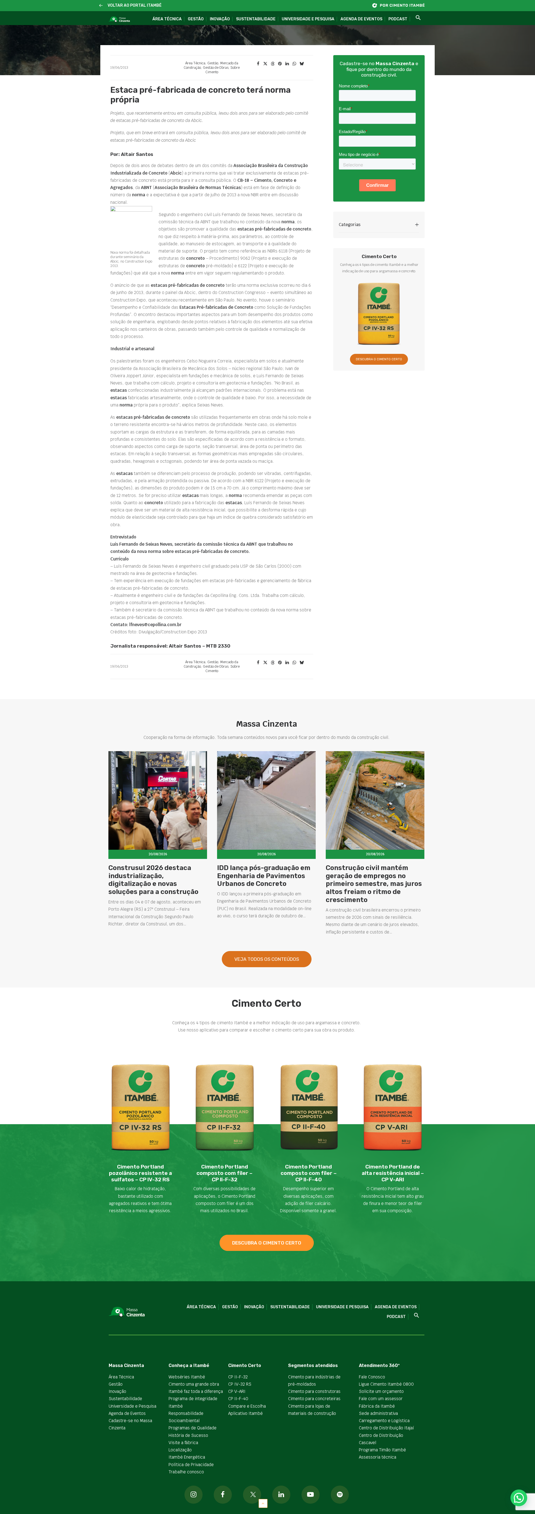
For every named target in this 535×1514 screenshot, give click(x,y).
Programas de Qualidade (193, 1427)
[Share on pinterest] (279, 63)
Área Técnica (167, 19)
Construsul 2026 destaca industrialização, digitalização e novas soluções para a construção (153, 880)
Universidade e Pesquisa (308, 19)
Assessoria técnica (377, 1457)
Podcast (397, 19)
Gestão (196, 19)
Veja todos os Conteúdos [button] (266, 959)
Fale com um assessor (381, 1398)
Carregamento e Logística (384, 1420)
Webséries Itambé (187, 1377)
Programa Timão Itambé (382, 1449)
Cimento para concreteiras (314, 1398)
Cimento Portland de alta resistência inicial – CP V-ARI (393, 1173)
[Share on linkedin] (287, 63)
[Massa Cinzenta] (119, 19)
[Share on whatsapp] (294, 63)
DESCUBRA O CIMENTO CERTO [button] (379, 359)
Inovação (220, 19)
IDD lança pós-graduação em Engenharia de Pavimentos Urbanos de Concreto (263, 876)
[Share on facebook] (258, 63)
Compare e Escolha (247, 1406)
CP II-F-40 (238, 1398)
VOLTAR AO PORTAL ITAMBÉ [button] (135, 5)
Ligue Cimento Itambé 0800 (386, 1384)
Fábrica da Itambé (377, 1406)
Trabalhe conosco (186, 1471)
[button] (101, 5)
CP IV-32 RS (239, 1384)
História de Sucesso (188, 1435)
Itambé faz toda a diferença (196, 1391)
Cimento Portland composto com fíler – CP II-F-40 (309, 1173)
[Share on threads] (272, 63)
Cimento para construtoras (314, 1391)
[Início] (401, 5)
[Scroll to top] (263, 1503)
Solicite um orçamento (381, 1391)
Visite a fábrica (183, 1442)
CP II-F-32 (238, 1377)
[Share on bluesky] (301, 63)
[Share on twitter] (265, 63)
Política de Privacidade (191, 1464)
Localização (180, 1449)
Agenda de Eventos (361, 19)
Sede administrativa (378, 1413)
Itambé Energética (187, 1457)
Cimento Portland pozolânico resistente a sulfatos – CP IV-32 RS (140, 1173)
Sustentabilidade (256, 19)
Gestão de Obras (215, 67)
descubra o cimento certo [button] (266, 1243)
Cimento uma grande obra (194, 1384)
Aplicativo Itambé (245, 1413)
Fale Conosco (372, 1377)
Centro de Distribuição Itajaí (386, 1427)
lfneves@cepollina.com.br (155, 624)
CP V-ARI (236, 1391)
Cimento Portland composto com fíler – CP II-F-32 (224, 1173)
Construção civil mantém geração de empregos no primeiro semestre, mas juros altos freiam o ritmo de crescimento (374, 884)
